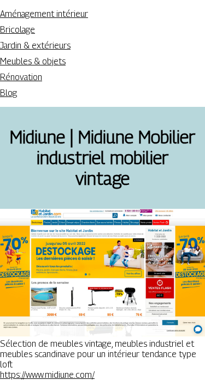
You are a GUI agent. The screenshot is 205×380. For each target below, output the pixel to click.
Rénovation (21, 77)
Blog (8, 93)
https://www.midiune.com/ (47, 375)
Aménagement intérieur (44, 14)
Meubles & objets (33, 61)
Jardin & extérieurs (35, 45)
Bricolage (17, 30)
